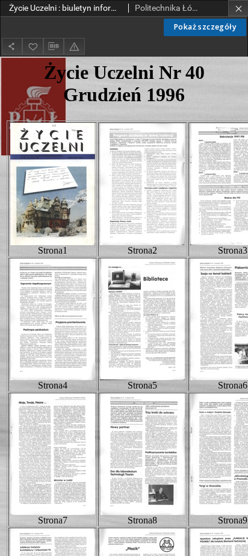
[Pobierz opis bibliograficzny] (53, 46)
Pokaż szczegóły (205, 27)
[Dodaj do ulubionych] (32, 46)
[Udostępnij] (12, 46)
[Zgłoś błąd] (74, 46)
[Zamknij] (238, 8)
